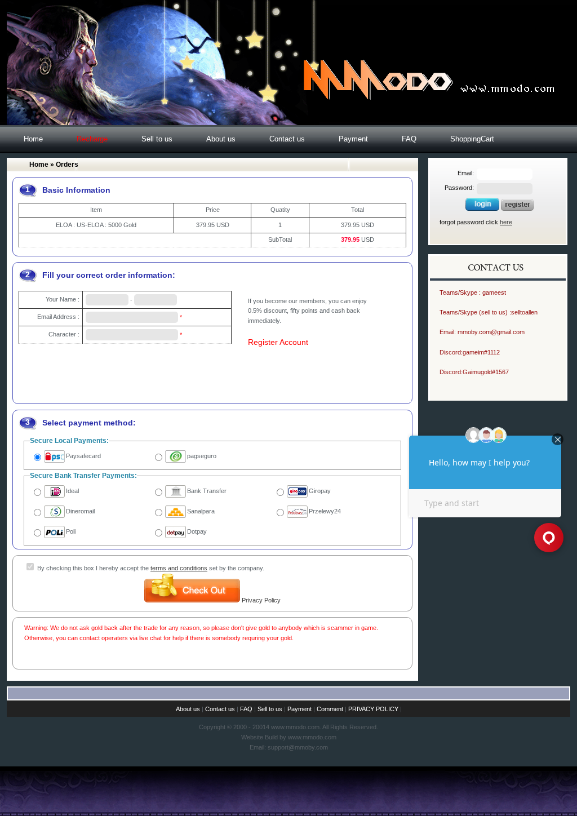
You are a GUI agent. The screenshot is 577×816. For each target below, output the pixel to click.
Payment (353, 139)
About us (221, 139)
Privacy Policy (261, 600)
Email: (466, 173)
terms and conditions (178, 568)
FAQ (409, 139)
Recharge (92, 139)
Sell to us (156, 139)
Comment (330, 709)
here (506, 222)
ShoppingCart (472, 139)
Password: (459, 187)
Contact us (287, 139)
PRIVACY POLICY (373, 709)
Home (33, 139)
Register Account (278, 342)
